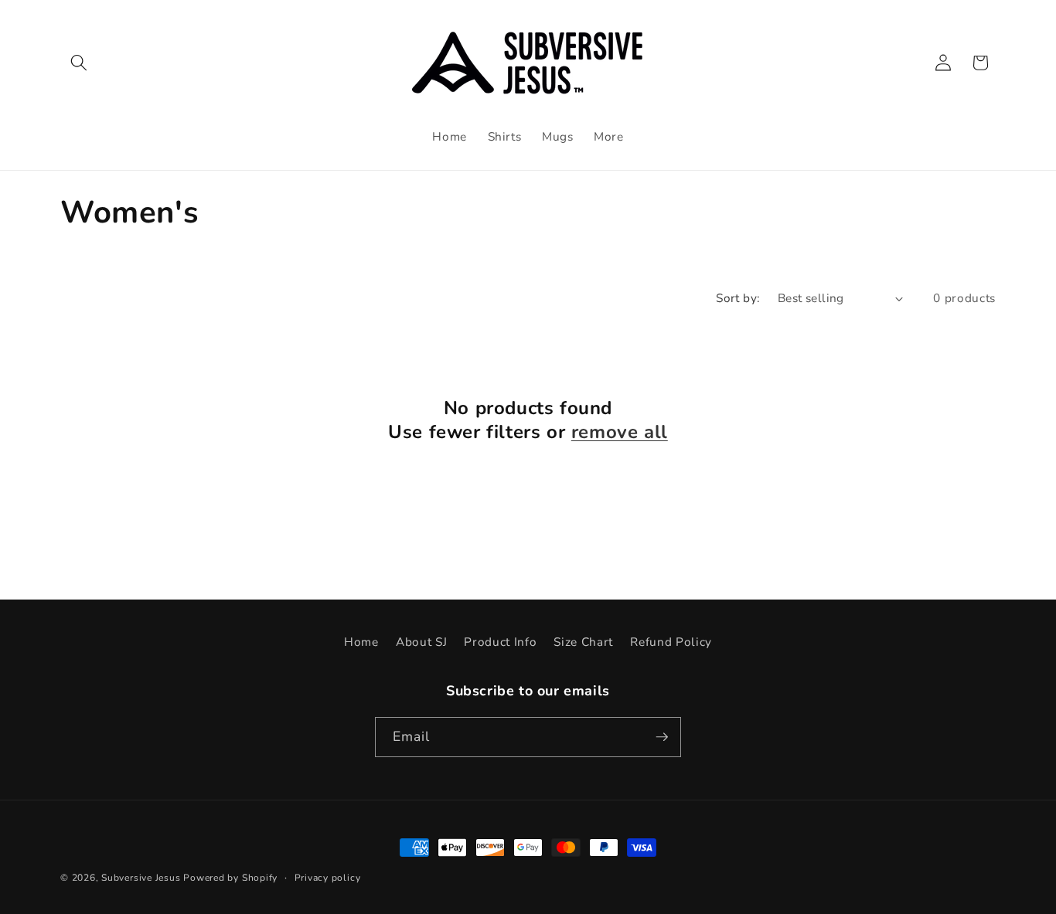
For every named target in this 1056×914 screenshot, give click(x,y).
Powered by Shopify (230, 878)
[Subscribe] (661, 737)
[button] (78, 62)
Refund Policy (671, 642)
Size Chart (583, 642)
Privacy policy (328, 878)
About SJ (421, 642)
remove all (619, 432)
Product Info (500, 642)
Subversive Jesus (140, 878)
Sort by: (738, 298)
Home (361, 642)
